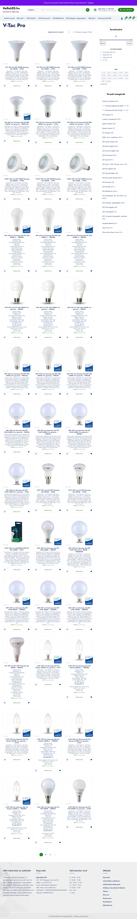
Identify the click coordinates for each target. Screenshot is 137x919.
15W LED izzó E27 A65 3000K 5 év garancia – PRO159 (17, 308)
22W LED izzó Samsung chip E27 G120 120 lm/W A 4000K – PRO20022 (79, 550)
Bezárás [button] (90, 3)
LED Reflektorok (58, 18)
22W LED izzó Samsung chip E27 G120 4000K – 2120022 (48, 609)
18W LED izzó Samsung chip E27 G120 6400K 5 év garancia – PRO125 (79, 432)
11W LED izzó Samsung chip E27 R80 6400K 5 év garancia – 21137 (79, 123)
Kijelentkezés (107, 905)
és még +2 (104, 84)
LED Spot (91, 18)
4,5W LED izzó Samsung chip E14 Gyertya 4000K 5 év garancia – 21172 (16, 741)
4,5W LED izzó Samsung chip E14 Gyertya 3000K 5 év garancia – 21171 (48, 667)
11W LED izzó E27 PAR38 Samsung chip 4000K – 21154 (48, 68)
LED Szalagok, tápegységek (75, 18)
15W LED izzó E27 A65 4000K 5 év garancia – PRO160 (48, 308)
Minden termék (9, 18)
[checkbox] (103, 72)
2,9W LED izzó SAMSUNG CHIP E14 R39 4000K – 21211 (17, 549)
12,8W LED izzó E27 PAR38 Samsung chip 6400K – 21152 (79, 180)
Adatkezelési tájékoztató (111, 884)
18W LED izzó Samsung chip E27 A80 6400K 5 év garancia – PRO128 (79, 375)
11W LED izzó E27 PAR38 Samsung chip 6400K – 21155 (79, 68)
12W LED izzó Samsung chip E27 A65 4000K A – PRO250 (48, 236)
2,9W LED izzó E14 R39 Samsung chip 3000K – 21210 (48, 491)
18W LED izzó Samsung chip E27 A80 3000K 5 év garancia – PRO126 (16, 375)
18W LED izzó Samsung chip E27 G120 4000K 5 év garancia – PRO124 (48, 432)
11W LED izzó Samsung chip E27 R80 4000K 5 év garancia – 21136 (48, 123)
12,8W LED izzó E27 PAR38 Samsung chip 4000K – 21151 (48, 180)
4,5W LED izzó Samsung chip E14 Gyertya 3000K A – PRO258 (79, 667)
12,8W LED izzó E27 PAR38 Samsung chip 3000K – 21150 (16, 180)
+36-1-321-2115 (127, 10)
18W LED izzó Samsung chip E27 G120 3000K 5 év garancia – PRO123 (16, 431)
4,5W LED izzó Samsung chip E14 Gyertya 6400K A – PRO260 (16, 808)
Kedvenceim (107, 898)
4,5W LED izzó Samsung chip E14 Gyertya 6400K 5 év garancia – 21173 (79, 741)
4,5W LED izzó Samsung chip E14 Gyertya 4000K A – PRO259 (48, 740)
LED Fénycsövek (44, 18)
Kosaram (106, 895)
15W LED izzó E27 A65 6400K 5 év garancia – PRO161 (79, 308)
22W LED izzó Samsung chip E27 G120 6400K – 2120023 (79, 609)
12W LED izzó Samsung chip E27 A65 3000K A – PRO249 (16, 236)
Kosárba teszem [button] (16, 86)
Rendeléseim (107, 902)
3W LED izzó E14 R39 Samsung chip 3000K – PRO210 (17, 667)
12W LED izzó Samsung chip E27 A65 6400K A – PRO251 (79, 236)
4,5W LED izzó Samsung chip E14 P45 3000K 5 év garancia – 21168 (79, 808)
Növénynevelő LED (104, 18)
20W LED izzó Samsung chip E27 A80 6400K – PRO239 (48, 549)
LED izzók (20, 18)
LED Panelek (31, 18)
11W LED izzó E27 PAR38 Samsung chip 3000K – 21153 (17, 68)
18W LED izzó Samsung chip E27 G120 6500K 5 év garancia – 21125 (17, 491)
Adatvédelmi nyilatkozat (111, 881)
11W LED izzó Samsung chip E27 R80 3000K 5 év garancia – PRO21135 (16, 123)
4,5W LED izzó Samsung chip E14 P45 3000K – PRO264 (48, 808)
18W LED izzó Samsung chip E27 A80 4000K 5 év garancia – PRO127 (48, 375)
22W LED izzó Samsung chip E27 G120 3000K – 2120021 (17, 609)
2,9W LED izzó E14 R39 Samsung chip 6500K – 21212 (79, 491)
